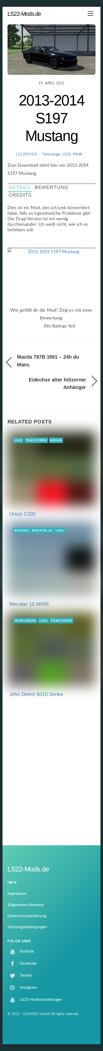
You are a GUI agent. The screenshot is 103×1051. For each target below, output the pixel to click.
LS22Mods (26, 154)
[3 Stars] (35, 328)
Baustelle (42, 530)
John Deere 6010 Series (36, 694)
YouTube (26, 951)
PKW (77, 154)
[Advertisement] (51, 775)
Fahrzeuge (51, 154)
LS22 (66, 154)
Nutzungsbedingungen (27, 927)
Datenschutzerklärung (27, 916)
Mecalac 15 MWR (29, 604)
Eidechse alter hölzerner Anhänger (57, 383)
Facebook (27, 963)
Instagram (28, 987)
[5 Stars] (41, 328)
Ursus (56, 440)
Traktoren (36, 440)
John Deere (25, 620)
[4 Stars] (38, 328)
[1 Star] (29, 328)
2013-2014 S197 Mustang (51, 118)
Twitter (25, 975)
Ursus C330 (22, 514)
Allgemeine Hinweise (26, 905)
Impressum (17, 894)
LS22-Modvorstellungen (40, 1000)
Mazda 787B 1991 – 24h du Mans (48, 360)
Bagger (21, 530)
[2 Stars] (32, 328)
